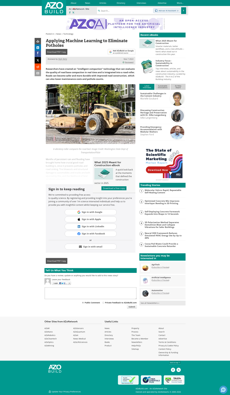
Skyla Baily (62, 59)
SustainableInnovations (162, 87)
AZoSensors (78, 328)
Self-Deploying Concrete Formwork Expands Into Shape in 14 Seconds (162, 212)
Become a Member (140, 338)
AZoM (47, 328)
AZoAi (75, 335)
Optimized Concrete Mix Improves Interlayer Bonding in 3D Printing (162, 202)
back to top (174, 362)
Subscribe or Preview (160, 267)
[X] (38, 60)
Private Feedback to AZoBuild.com (121, 302)
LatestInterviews (147, 87)
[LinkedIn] (38, 47)
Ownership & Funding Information (168, 353)
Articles (108, 331)
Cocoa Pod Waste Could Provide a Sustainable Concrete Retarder (161, 245)
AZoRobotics (49, 335)
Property (135, 328)
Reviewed (129, 62)
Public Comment (92, 302)
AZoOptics (49, 342)
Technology (68, 34)
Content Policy (165, 349)
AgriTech (156, 264)
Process (135, 331)
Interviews (109, 338)
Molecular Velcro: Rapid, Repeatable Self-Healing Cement (163, 191)
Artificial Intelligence (161, 277)
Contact (162, 335)
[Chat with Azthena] (223, 390)
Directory (109, 335)
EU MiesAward (178, 87)
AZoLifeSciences (80, 342)
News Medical (79, 338)
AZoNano (48, 331)
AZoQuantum (79, 331)
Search (162, 331)
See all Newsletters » (150, 303)
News (58, 34)
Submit (132, 306)
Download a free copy (114, 188)
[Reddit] (38, 66)
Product (108, 345)
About (161, 328)
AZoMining (49, 345)
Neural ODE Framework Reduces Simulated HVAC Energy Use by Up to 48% (163, 235)
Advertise (163, 338)
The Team (136, 335)
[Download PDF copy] (38, 41)
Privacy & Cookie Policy (169, 345)
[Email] (38, 73)
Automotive (157, 290)
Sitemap (135, 349)
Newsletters (137, 342)
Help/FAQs (136, 345)
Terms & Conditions (167, 342)
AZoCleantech (50, 338)
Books (107, 342)
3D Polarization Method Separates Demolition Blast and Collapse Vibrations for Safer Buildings (162, 224)
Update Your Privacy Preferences (66, 391)
